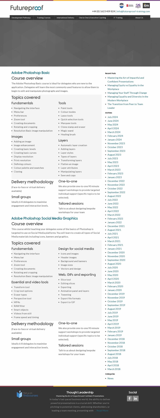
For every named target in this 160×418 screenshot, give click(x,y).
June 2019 (113, 316)
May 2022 (113, 207)
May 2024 (113, 124)
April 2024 (113, 128)
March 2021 (114, 241)
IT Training (118, 17)
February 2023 (115, 173)
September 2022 (116, 192)
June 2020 (113, 271)
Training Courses (43, 17)
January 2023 (115, 177)
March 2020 (114, 282)
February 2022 (115, 218)
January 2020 (115, 290)
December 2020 (116, 252)
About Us (139, 17)
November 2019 (116, 297)
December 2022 (116, 180)
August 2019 (114, 308)
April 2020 (113, 278)
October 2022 (115, 188)
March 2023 (114, 169)
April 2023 (113, 165)
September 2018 (116, 350)
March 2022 (114, 214)
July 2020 (113, 267)
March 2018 (114, 369)
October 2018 (115, 346)
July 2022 (113, 199)
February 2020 (115, 286)
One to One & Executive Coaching (92, 17)
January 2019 (115, 335)
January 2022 (115, 222)
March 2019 (114, 327)
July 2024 (113, 117)
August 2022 (114, 196)
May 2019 (113, 320)
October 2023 (115, 147)
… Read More (100, 410)
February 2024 (115, 135)
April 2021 (113, 237)
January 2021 (115, 248)
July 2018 (113, 357)
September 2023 (116, 150)
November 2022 (116, 184)
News (110, 378)
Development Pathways (21, 17)
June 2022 (113, 203)
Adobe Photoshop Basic (30, 73)
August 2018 (114, 354)
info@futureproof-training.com (133, 11)
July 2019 (113, 312)
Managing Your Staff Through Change (127, 92)
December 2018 (116, 338)
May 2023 (113, 162)
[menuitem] (22, 17)
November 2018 (116, 342)
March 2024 (114, 132)
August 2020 (114, 263)
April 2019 (113, 323)
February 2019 (115, 331)
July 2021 (113, 233)
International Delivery (65, 17)
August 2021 (114, 229)
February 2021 (115, 244)
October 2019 (115, 301)
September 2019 (116, 305)
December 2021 (116, 226)
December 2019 (116, 293)
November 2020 (116, 256)
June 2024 (113, 120)
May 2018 (113, 361)
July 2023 (113, 158)
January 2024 (115, 139)
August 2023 (114, 154)
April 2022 (113, 211)
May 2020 (113, 275)
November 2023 (116, 143)
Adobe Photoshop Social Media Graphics (44, 218)
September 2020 (116, 259)
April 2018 (113, 365)
